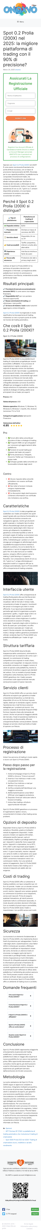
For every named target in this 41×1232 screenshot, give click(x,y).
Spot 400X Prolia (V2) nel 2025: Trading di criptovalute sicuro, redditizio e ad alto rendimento (20, 1142)
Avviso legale (28, 1224)
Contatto (29, 1228)
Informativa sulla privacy (29, 1226)
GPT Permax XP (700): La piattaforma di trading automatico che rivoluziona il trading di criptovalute (20, 1134)
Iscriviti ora (20, 118)
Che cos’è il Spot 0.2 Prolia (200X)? (16, 996)
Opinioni (9, 1128)
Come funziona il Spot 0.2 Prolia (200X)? (18, 1006)
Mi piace (35, 1209)
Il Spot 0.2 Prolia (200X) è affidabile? (18, 1016)
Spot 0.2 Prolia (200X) (21, 165)
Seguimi (35, 1214)
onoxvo (18, 70)
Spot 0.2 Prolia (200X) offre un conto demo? (17, 1026)
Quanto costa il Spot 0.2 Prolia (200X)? (17, 1036)
